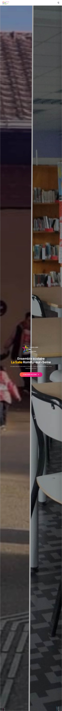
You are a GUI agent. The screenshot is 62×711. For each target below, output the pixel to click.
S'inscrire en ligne (30, 374)
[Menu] (58, 3)
